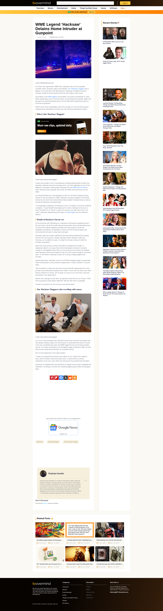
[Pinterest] (52, 378)
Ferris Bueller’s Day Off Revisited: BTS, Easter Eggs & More (113, 209)
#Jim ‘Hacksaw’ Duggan (71, 441)
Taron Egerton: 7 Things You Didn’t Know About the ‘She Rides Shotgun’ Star (114, 126)
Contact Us (89, 598)
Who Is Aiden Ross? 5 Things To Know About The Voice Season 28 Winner (114, 293)
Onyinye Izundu (41, 37)
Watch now (91, 12)
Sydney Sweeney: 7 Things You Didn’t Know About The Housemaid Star (114, 188)
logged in (45, 503)
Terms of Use (90, 592)
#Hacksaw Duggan (53, 441)
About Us (89, 595)
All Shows (113, 8)
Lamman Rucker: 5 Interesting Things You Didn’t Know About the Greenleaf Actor (114, 104)
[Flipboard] (56, 378)
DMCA (88, 589)
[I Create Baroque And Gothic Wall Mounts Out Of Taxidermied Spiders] (109, 553)
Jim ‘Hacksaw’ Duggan (76, 89)
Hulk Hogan (71, 212)
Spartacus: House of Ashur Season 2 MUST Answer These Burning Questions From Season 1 (114, 251)
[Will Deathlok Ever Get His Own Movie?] (109, 529)
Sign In (125, 3)
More (123, 8)
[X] (66, 378)
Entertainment (62, 8)
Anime (73, 8)
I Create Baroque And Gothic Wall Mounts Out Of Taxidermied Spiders (119, 564)
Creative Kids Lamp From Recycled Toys (80, 564)
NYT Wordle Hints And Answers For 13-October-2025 (54, 564)
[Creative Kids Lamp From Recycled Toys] (79, 553)
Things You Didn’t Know (88, 8)
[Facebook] (61, 378)
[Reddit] (70, 378)
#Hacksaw (40, 441)
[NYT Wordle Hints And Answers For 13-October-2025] (49, 553)
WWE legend (52, 97)
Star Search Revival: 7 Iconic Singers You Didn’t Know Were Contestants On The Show (113, 167)
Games (103, 8)
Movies (50, 8)
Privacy (88, 587)
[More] (75, 378)
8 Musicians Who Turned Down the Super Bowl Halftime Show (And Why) (114, 229)
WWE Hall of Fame (79, 187)
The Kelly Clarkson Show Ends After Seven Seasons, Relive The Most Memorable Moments (113, 272)
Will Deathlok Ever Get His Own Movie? (109, 540)
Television (40, 8)
